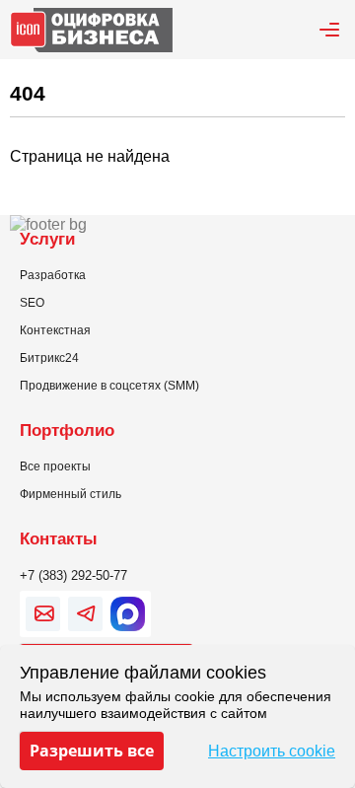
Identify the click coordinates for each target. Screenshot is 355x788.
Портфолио (67, 430)
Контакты (59, 538)
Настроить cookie (271, 751)
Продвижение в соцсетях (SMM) (109, 386)
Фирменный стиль (70, 494)
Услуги (47, 239)
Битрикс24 (49, 358)
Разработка (53, 275)
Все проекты (55, 466)
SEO (32, 303)
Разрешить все (92, 750)
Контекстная (55, 330)
